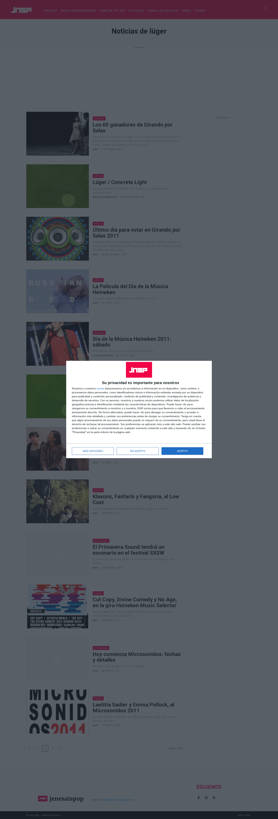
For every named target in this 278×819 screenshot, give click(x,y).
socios (100, 388)
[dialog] (139, 409)
